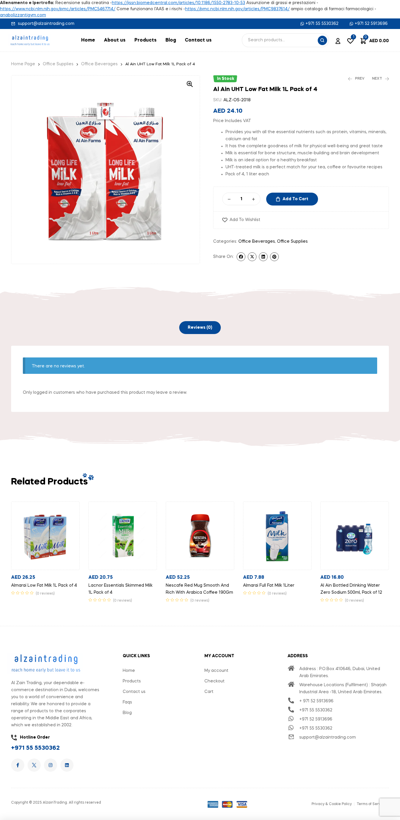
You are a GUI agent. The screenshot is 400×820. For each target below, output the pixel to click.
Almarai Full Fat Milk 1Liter (268, 585)
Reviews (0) (200, 328)
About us (115, 40)
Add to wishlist (245, 220)
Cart (208, 692)
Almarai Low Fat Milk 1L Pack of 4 (44, 585)
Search (322, 40)
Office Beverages (99, 64)
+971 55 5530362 (35, 748)
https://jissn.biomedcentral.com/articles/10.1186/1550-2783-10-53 (178, 3)
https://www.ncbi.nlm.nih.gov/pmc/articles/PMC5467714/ (57, 9)
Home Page (23, 64)
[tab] (200, 327)
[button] (194, 25)
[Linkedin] (66, 765)
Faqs (127, 702)
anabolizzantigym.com (23, 15)
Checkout (214, 681)
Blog (170, 40)
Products (145, 40)
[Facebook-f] (17, 765)
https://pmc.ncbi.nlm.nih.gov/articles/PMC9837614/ (237, 9)
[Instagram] (50, 765)
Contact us (198, 40)
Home (88, 40)
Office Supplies (58, 64)
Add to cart (295, 199)
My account (216, 671)
